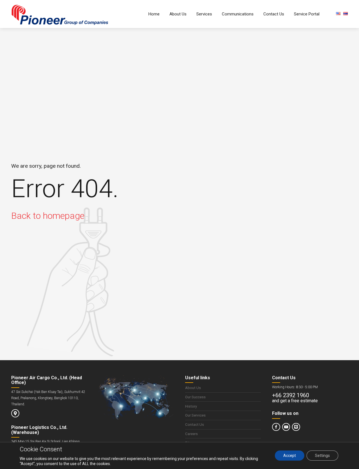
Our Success (195, 397)
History (191, 406)
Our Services (195, 415)
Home (154, 14)
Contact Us (273, 14)
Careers (191, 433)
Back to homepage (47, 215)
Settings (322, 456)
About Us (178, 14)
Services (204, 14)
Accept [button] (289, 456)
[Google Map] (15, 413)
